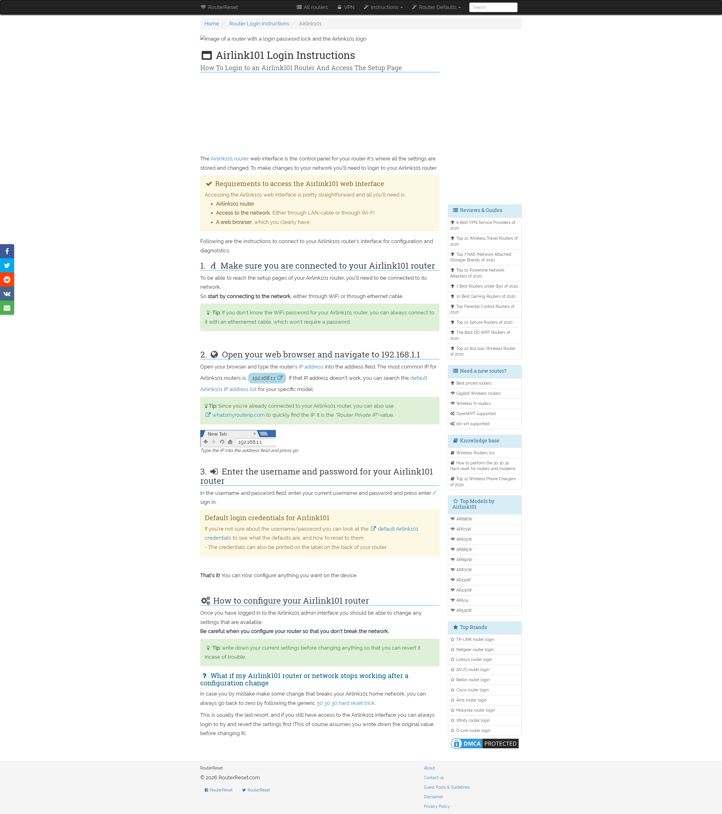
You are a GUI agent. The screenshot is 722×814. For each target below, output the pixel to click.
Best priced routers (473, 383)
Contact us (434, 777)
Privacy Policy (437, 806)
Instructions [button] (384, 7)
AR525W (463, 610)
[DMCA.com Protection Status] (485, 743)
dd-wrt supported (472, 423)
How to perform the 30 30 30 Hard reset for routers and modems (483, 465)
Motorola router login (475, 710)
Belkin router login (472, 679)
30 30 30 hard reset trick (346, 703)
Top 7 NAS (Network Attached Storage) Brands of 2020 (481, 257)
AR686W (463, 519)
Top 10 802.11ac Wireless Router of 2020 (483, 351)
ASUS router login (472, 669)
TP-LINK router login (474, 639)
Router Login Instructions (259, 24)
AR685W (463, 549)
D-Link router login (472, 730)
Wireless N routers (473, 403)
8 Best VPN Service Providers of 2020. (483, 225)
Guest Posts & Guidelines (447, 787)
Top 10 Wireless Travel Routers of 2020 (484, 241)
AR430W (463, 590)
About (429, 768)
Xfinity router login (472, 720)
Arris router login (471, 700)
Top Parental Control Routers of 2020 (482, 309)
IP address (311, 367)
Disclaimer (433, 797)
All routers (315, 7)
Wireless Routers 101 (475, 452)
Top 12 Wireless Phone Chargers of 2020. (483, 481)
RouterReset (222, 7)
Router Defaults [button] (438, 7)
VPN (349, 7)
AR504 (461, 600)
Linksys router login (473, 659)
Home (211, 24)
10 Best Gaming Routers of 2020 (485, 296)
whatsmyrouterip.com (238, 415)
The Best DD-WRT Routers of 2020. (480, 335)
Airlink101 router (230, 159)
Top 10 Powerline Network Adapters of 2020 (477, 273)
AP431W (463, 579)
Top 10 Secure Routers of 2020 (484, 322)
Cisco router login (472, 689)
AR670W (463, 569)
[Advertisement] (319, 114)
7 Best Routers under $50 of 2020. (487, 286)
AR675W (463, 539)
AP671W (463, 529)
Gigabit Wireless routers (478, 393)
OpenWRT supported (475, 413)
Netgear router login (474, 649)
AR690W (463, 559)
